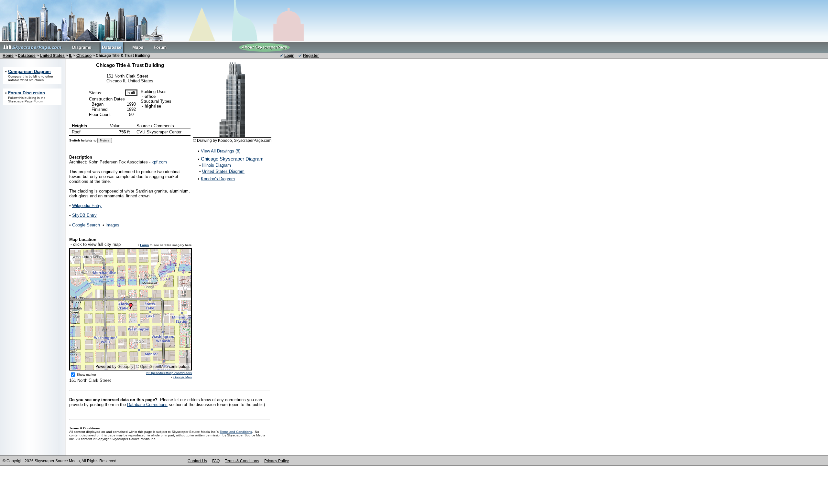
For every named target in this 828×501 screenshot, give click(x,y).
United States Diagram (223, 171)
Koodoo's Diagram (218, 178)
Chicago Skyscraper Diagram (232, 159)
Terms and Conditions (236, 431)
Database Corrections (147, 404)
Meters (104, 140)
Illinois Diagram (216, 165)
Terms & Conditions (242, 461)
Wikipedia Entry (87, 205)
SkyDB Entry (84, 215)
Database (27, 55)
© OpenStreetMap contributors (169, 373)
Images (112, 225)
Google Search (86, 225)
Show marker (86, 374)
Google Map (182, 377)
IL (70, 55)
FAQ (216, 461)
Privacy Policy (276, 461)
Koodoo (225, 140)
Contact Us (197, 461)
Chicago (84, 55)
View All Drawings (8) (220, 151)
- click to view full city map (95, 242)
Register (311, 55)
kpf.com (159, 162)
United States (52, 55)
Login (289, 55)
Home (8, 55)
